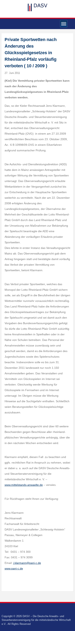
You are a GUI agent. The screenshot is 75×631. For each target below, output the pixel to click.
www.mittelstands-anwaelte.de (24, 484)
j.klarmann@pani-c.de (27, 562)
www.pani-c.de (14, 568)
